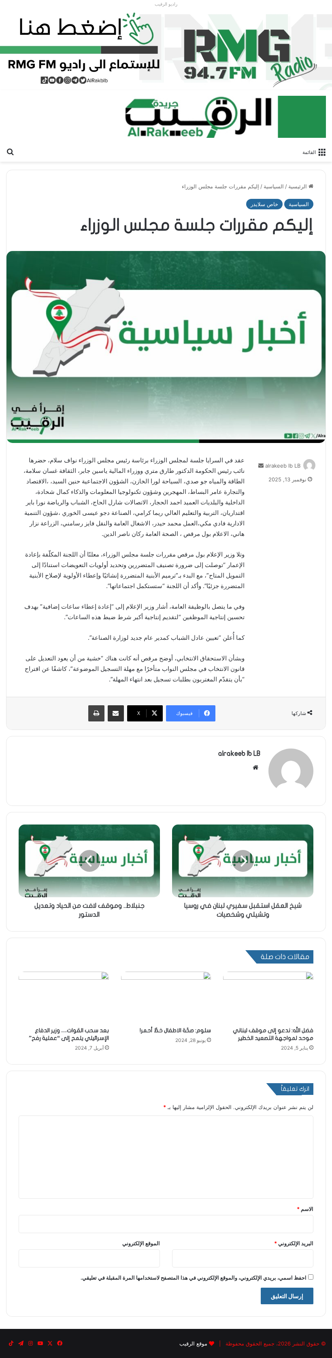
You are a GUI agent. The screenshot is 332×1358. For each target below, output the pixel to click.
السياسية (274, 186)
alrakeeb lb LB (282, 465)
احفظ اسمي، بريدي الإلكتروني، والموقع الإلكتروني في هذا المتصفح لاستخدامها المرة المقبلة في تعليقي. (193, 1277)
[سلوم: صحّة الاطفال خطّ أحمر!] (166, 997)
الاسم (305, 1209)
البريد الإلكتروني (293, 1243)
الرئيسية (298, 186)
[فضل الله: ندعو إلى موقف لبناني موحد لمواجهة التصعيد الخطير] (268, 997)
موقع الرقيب (193, 1343)
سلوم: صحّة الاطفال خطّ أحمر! (175, 1030)
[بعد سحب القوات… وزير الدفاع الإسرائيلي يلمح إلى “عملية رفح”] (64, 997)
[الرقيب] (224, 117)
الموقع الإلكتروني (141, 1243)
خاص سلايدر (264, 204)
